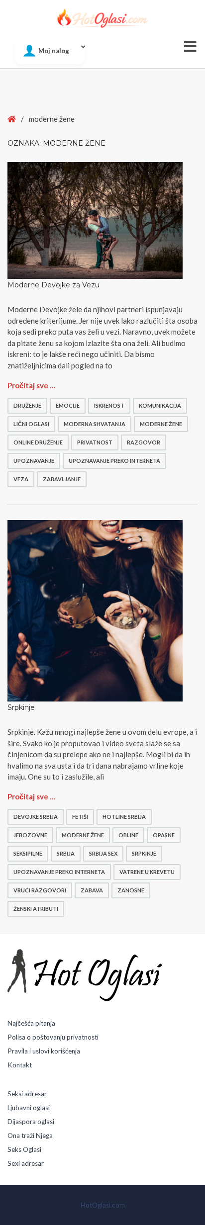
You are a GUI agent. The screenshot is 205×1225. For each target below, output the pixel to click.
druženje (27, 405)
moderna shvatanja (94, 424)
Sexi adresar (25, 1163)
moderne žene (161, 424)
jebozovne (30, 835)
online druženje (38, 442)
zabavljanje (62, 479)
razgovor (143, 442)
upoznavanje (33, 460)
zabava (92, 890)
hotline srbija (124, 816)
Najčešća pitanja (31, 1023)
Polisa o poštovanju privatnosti (53, 1037)
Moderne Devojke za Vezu (53, 284)
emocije (68, 405)
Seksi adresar (27, 1094)
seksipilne (27, 853)
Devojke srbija (35, 816)
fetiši (80, 816)
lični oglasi (31, 424)
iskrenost (109, 405)
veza (20, 479)
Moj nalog (53, 51)
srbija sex (103, 853)
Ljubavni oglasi (28, 1108)
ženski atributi (35, 908)
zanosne (130, 890)
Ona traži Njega (30, 1135)
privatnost (94, 442)
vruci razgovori (39, 890)
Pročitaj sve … (31, 385)
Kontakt (19, 1065)
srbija (66, 853)
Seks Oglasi (24, 1149)
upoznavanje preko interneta (114, 460)
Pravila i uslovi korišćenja (43, 1051)
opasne (164, 835)
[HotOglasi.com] (102, 17)
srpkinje (144, 853)
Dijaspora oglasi (30, 1122)
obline (128, 835)
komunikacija (160, 405)
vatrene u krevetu (147, 872)
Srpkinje (21, 707)
